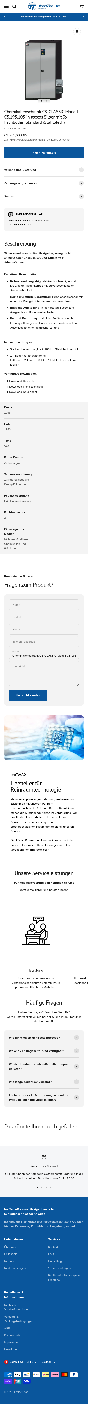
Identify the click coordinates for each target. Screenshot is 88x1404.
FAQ (51, 1254)
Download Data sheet (23, 391)
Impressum (11, 1342)
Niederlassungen (15, 1268)
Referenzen (11, 1261)
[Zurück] (5, 17)
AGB (7, 1328)
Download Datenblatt (22, 381)
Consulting (55, 1261)
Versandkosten (25, 139)
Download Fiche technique (26, 386)
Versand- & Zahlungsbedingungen (18, 1319)
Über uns (10, 1247)
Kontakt (53, 1247)
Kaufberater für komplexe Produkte (64, 1277)
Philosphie (10, 1254)
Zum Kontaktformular (19, 224)
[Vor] (83, 17)
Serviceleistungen (59, 1268)
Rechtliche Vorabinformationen (16, 1307)
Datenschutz (12, 1335)
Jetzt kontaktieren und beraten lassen (44, 889)
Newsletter (11, 1349)
